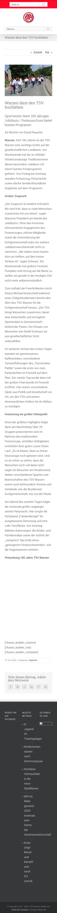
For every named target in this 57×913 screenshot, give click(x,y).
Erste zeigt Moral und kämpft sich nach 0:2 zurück (28, 862)
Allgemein (33, 660)
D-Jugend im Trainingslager (28, 731)
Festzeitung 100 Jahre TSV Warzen (27, 557)
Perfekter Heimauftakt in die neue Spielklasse (28, 779)
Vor (47, 52)
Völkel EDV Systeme (19, 910)
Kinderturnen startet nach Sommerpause (28, 754)
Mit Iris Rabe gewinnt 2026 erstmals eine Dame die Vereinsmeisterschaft (28, 815)
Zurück (37, 52)
